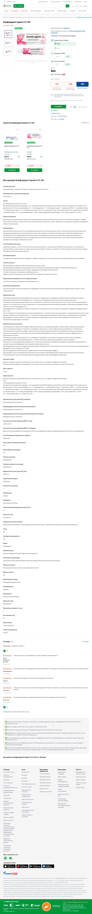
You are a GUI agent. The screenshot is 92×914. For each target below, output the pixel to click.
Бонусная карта (67, 1)
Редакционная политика (26, 791)
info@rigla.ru (76, 910)
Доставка (6, 780)
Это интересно (8, 783)
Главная (5, 17)
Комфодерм (54, 36)
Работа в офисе (80, 780)
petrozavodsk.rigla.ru (61, 878)
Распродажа (14, 11)
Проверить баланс (45, 783)
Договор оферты (9, 817)
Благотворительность (28, 784)
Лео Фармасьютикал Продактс (12, 152)
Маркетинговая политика (8, 808)
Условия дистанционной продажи (8, 803)
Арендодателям (43, 1)
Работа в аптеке (81, 777)
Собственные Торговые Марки (63, 800)
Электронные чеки (45, 791)
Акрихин (66, 28)
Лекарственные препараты (16, 17)
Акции (6, 11)
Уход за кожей (82, 11)
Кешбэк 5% (24, 11)
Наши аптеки (77, 1)
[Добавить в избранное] (71, 107)
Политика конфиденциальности (10, 786)
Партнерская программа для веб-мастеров (64, 805)
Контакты (25, 781)
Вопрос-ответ (44, 788)
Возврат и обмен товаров (9, 813)
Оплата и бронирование (8, 776)
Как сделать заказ (9, 772)
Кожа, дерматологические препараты (35, 17)
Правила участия (45, 780)
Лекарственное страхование (26, 795)
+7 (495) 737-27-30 (11, 902)
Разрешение (7, 798)
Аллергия (72, 11)
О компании (25, 772)
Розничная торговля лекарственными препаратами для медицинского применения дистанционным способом (9, 830)
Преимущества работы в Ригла (80, 773)
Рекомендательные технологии (28, 811)
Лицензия (7, 795)
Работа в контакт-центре (81, 783)
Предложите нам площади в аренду (63, 785)
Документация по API (63, 795)
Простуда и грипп (49, 11)
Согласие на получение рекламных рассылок (7, 848)
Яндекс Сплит (18, 28)
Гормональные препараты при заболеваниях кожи (61, 17)
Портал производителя (63, 780)
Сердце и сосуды (62, 11)
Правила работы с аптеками (27, 816)
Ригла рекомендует (36, 11)
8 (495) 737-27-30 (63, 882)
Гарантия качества (27, 799)
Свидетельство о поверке (27, 803)
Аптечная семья (45, 774)
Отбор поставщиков (62, 790)
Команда (24, 778)
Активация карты (45, 777)
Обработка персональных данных (8, 840)
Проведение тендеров (62, 773)
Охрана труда (80, 787)
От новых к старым (13, 646)
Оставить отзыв (27, 787)
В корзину (58, 106)
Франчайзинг (62, 777)
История (24, 775)
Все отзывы (86, 641)
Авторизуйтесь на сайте (9, 712)
